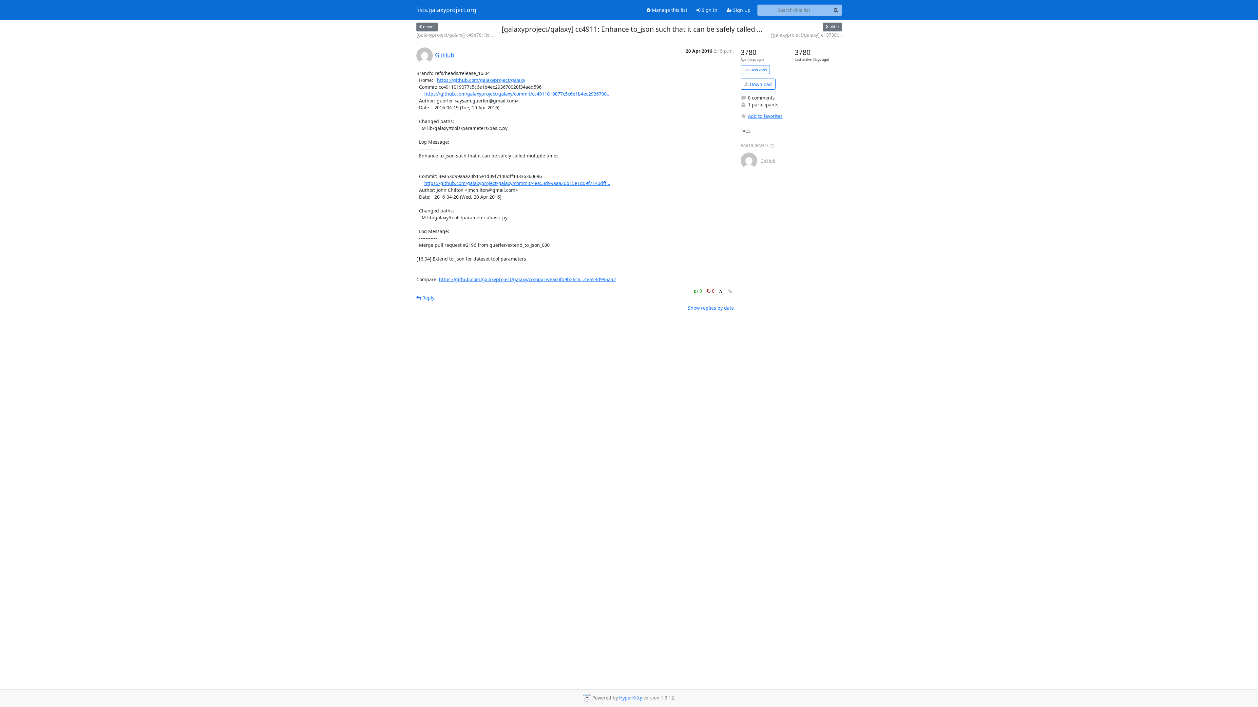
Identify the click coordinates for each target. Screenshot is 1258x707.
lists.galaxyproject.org (446, 10)
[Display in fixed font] (720, 291)
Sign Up (741, 10)
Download (760, 84)
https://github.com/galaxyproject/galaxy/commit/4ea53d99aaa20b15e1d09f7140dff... (517, 183)
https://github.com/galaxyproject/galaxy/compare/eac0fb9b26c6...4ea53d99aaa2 (527, 279)
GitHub (444, 55)
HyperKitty (630, 698)
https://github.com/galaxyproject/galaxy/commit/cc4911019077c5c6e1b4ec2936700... (517, 94)
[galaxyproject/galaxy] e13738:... (806, 35)
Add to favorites (765, 116)
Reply (427, 298)
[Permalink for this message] (730, 291)
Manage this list (669, 10)
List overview (755, 69)
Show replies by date (711, 308)
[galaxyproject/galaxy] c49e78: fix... (454, 35)
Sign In (708, 10)
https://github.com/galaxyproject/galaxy (481, 80)
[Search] (836, 10)
